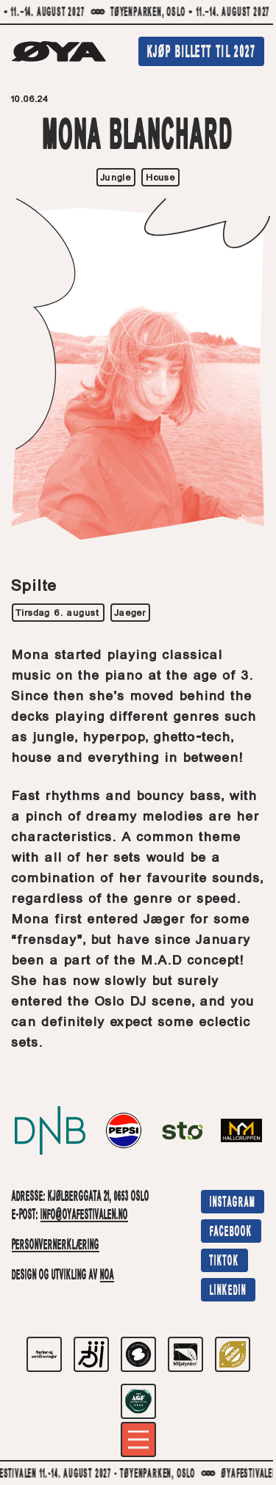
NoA (107, 1275)
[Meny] (138, 1439)
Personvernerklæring (55, 1245)
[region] (138, 12)
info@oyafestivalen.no (84, 1215)
